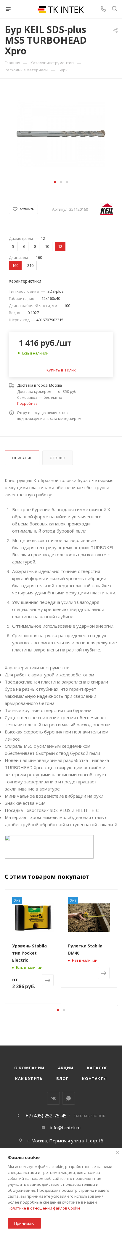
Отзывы (57, 458)
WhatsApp (68, 1098)
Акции (65, 1067)
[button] (55, 182)
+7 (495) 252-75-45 (46, 1115)
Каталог (97, 1067)
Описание (22, 458)
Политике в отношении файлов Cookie (44, 1208)
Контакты (94, 1078)
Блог (62, 1078)
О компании (29, 1067)
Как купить (29, 1078)
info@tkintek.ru (65, 1127)
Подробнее (27, 403)
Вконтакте (53, 1098)
